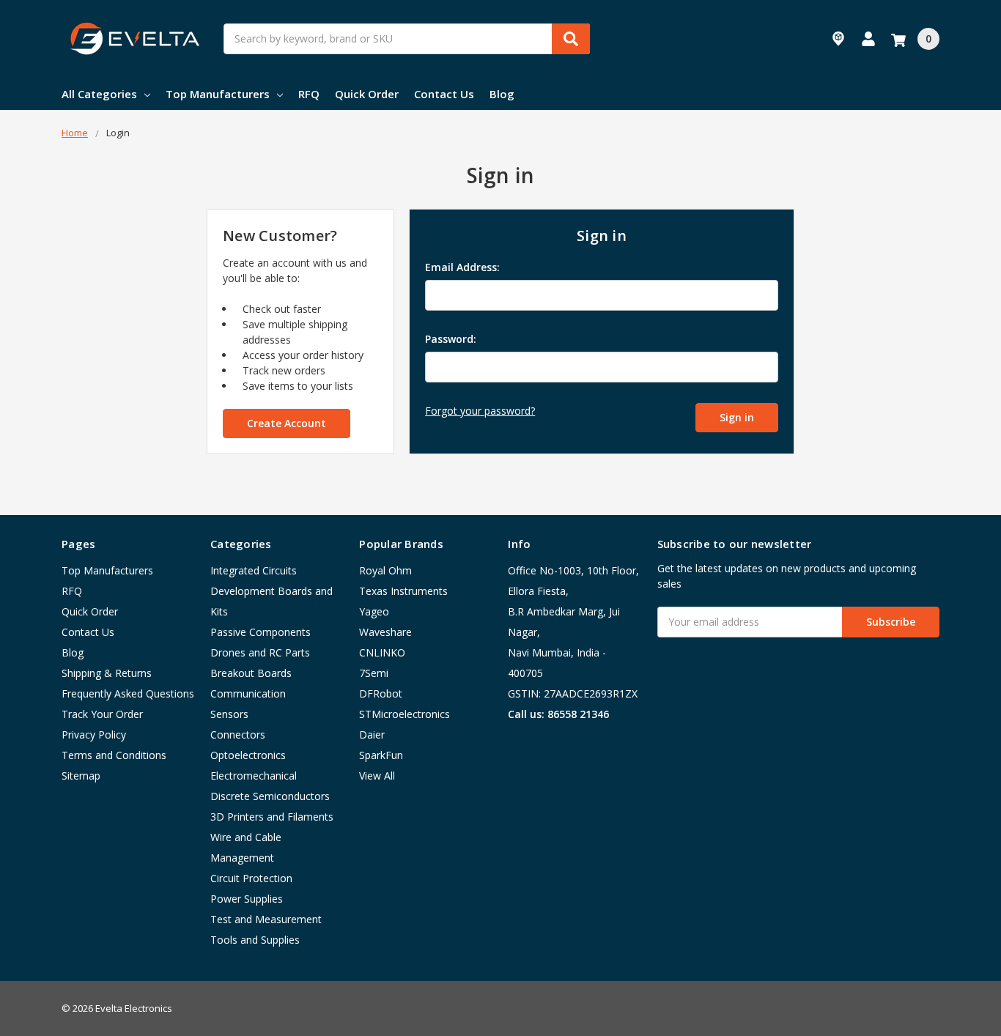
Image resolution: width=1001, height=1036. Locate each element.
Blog (502, 93)
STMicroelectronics (404, 714)
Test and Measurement (266, 919)
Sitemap (81, 775)
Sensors (229, 714)
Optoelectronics (248, 755)
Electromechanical (253, 775)
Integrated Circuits (253, 570)
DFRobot (380, 693)
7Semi (373, 673)
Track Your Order (102, 714)
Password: (450, 339)
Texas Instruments (403, 591)
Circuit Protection (251, 878)
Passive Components (260, 632)
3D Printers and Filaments (271, 817)
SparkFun (381, 755)
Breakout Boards (251, 673)
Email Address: (462, 267)
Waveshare (385, 632)
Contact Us (444, 93)
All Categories (99, 93)
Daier (372, 734)
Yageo (374, 611)
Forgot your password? (480, 411)
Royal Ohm (385, 570)
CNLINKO (382, 652)
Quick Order (367, 93)
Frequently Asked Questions (128, 693)
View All (377, 775)
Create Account (286, 423)
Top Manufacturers (218, 93)
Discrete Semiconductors (270, 796)
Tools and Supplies (255, 940)
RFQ (308, 93)
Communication (248, 693)
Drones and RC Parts (260, 652)
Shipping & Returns (107, 673)
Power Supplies (246, 899)
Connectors (237, 734)
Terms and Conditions (114, 755)
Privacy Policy (94, 734)
